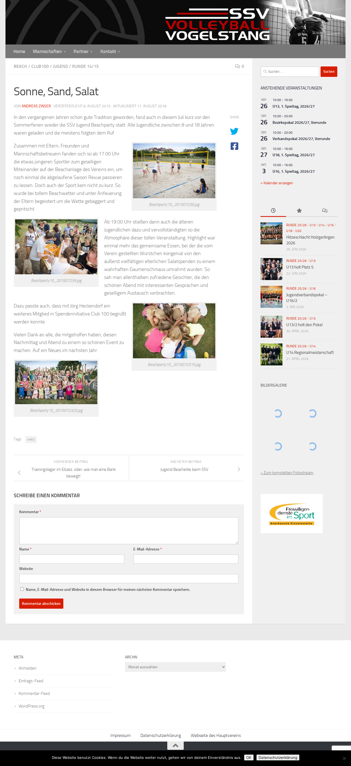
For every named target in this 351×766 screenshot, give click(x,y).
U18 (289, 231)
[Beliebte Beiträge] (299, 211)
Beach (20, 66)
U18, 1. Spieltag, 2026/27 (294, 155)
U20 (298, 231)
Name (25, 549)
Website (26, 568)
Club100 (40, 66)
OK (248, 757)
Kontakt (108, 51)
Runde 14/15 (85, 66)
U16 (331, 225)
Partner (81, 51)
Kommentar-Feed (34, 693)
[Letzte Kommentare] (324, 211)
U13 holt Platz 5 (299, 267)
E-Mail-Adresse (147, 549)
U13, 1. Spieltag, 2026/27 (294, 106)
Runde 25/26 (296, 225)
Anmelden (27, 668)
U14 (322, 225)
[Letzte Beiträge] (273, 211)
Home (19, 51)
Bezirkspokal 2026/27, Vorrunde (299, 122)
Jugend (60, 66)
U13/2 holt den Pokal (304, 324)
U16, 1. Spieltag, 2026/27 (294, 171)
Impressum (121, 735)
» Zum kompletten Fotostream (287, 472)
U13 (313, 225)
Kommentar (30, 512)
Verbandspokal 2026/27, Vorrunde (301, 138)
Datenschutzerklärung (160, 735)
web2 (31, 439)
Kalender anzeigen (278, 183)
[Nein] (344, 758)
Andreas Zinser (36, 106)
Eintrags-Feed (31, 680)
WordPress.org (31, 706)
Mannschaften (47, 51)
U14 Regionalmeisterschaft (310, 352)
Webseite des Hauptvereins (216, 735)
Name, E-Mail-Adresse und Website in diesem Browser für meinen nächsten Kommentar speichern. (108, 589)
